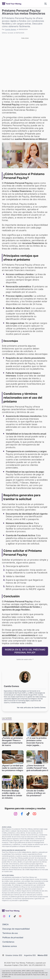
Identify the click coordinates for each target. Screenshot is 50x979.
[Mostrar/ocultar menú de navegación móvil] (45, 3)
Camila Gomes (10, 29)
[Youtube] (34, 813)
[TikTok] (28, 813)
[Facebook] (22, 813)
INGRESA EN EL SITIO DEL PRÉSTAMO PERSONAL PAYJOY (25, 651)
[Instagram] (15, 813)
